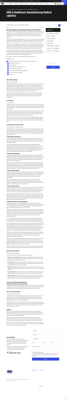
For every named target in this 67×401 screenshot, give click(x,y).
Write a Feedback (20, 394)
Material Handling (50, 45)
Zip (53, 342)
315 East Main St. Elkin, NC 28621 (46, 389)
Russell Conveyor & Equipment (14, 323)
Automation (21, 3)
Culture (57, 45)
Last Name (35, 334)
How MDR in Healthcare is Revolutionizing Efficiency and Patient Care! (22, 61)
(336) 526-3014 (43, 373)
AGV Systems (56, 50)
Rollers (48, 36)
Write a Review (11, 394)
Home (8, 9)
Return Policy (33, 377)
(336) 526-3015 (43, 381)
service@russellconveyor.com (46, 383)
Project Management (51, 38)
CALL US (10, 351)
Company (46, 3)
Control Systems (55, 48)
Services (26, 3)
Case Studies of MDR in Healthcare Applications (18, 70)
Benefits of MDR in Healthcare (15, 68)
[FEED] (59, 1)
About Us (33, 379)
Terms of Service (51, 354)
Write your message (37, 346)
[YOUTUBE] (57, 1)
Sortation (56, 33)
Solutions (10, 3)
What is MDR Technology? (14, 63)
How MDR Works (12, 65)
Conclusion (11, 74)
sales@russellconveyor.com (45, 376)
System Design (50, 33)
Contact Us (33, 381)
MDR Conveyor (12, 9)
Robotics (53, 36)
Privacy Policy (44, 354)
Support (41, 3)
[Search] (65, 3)
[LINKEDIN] (55, 1)
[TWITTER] (52, 1)
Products (15, 3)
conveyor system (30, 85)
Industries (31, 3)
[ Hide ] (12, 58)
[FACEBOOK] (47, 1)
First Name (35, 330)
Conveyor (49, 48)
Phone (43, 342)
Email (34, 342)
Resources (37, 3)
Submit (53, 67)
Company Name (36, 338)
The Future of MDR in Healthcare (15, 72)
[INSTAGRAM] (50, 1)
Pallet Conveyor (50, 40)
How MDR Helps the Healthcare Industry (17, 66)
